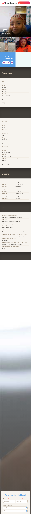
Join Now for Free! (24, 3)
